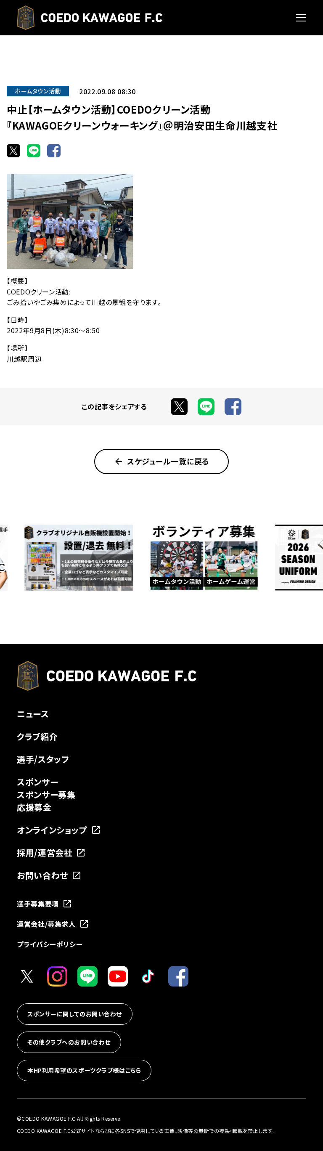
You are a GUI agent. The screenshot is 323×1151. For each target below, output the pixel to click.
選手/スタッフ (43, 759)
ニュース (33, 714)
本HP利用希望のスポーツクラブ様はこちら (84, 1070)
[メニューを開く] (301, 18)
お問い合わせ (42, 875)
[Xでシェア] (13, 150)
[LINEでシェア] (33, 150)
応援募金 (34, 807)
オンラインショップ (52, 830)
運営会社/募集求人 (46, 924)
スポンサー (37, 782)
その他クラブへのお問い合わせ (69, 1042)
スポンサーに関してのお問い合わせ (74, 1014)
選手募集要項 (38, 904)
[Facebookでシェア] (54, 150)
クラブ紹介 (37, 736)
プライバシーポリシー (49, 944)
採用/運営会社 (44, 852)
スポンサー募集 (46, 794)
